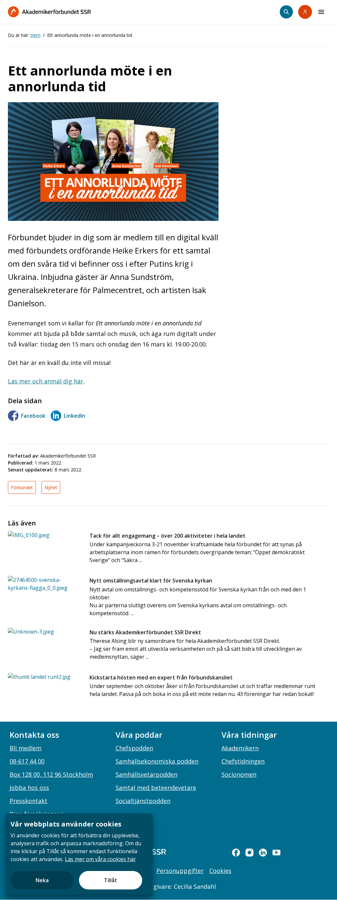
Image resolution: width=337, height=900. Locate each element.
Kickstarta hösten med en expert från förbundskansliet (161, 677)
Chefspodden (134, 748)
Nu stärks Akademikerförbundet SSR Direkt (145, 632)
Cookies (220, 871)
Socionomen (238, 774)
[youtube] (276, 852)
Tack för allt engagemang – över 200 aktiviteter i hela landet (168, 535)
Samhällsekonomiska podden (157, 761)
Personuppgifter (180, 871)
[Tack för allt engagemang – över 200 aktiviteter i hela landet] (45, 548)
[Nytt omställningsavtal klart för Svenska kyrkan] (45, 593)
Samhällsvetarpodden (146, 774)
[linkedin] (263, 852)
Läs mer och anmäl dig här (45, 381)
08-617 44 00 (27, 761)
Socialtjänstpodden (143, 801)
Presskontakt (28, 801)
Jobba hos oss (29, 788)
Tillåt (110, 880)
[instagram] (249, 852)
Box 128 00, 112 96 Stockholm (51, 774)
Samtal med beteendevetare (156, 788)
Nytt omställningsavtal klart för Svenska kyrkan (151, 580)
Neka (42, 880)
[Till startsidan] (49, 11)
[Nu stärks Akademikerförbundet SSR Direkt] (45, 645)
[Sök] (286, 11)
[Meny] (321, 12)
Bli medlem (25, 748)
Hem (35, 35)
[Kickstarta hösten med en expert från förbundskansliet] (45, 690)
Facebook (33, 415)
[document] (79, 854)
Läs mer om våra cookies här (100, 859)
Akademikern (240, 748)
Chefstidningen (243, 761)
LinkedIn (74, 415)
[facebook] (236, 852)
